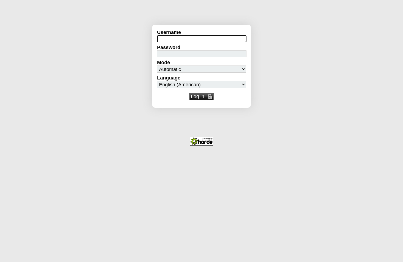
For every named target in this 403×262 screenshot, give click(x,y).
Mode (163, 62)
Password (168, 47)
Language (168, 78)
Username (169, 32)
